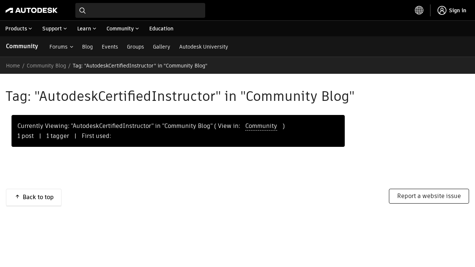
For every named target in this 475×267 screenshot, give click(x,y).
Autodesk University (203, 46)
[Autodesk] (32, 10)
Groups (135, 46)
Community (22, 46)
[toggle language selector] (419, 10)
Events (110, 46)
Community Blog (46, 65)
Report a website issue (429, 196)
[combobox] (140, 10)
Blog (87, 46)
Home (13, 65)
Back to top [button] (38, 197)
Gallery (161, 46)
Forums (58, 46)
